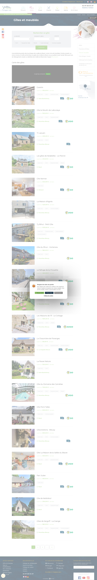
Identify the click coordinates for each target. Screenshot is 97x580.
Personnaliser (58, 292)
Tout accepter (39, 292)
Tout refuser (50, 292)
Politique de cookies (48, 295)
